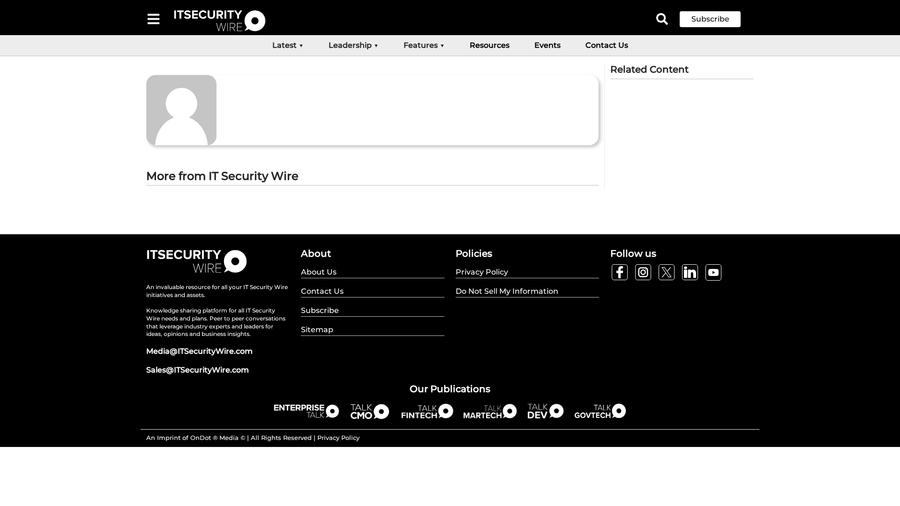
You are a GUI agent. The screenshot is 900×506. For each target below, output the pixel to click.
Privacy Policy (338, 437)
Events (547, 45)
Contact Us (606, 45)
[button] (717, 19)
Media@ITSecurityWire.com (199, 351)
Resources (490, 45)
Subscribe (710, 19)
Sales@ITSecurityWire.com (197, 369)
